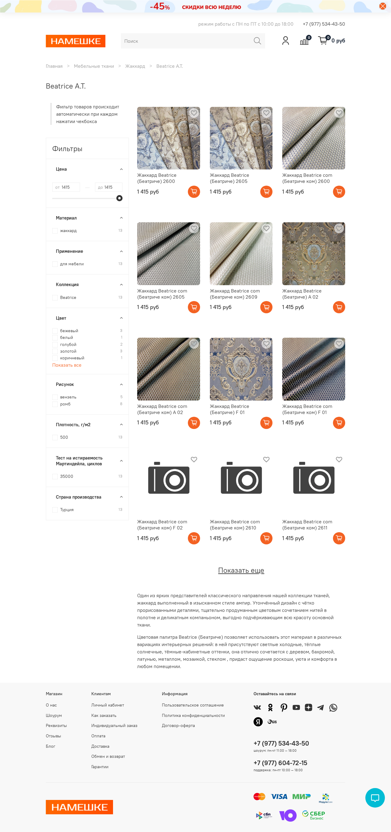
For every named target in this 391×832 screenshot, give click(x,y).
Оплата (98, 736)
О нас (51, 705)
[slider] (119, 198)
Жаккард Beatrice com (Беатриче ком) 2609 (235, 294)
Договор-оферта (178, 725)
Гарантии (99, 766)
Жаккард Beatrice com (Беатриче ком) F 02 (162, 524)
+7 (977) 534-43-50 (324, 24)
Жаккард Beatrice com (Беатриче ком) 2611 (307, 524)
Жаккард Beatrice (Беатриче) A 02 (302, 294)
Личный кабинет (107, 705)
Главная (54, 66)
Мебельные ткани (94, 66)
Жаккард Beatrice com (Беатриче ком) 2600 (307, 178)
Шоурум (54, 715)
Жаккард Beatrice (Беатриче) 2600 (157, 178)
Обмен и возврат (108, 756)
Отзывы (53, 736)
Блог (50, 746)
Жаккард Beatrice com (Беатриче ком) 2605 (162, 294)
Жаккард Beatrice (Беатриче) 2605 (229, 178)
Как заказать (103, 715)
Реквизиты (56, 725)
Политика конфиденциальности (193, 715)
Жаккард (135, 66)
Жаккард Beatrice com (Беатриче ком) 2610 (235, 524)
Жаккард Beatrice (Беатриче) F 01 (229, 409)
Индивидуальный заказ (114, 725)
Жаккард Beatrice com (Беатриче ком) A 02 (162, 409)
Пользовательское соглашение (193, 705)
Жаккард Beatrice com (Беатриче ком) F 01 (307, 409)
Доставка (100, 746)
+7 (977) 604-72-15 (280, 763)
